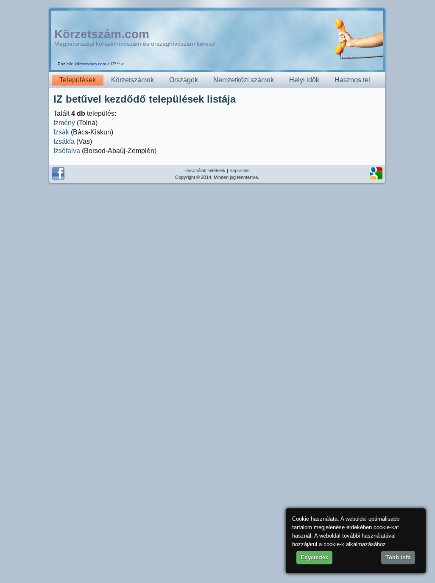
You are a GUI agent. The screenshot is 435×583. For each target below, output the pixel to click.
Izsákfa (64, 141)
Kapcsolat (239, 170)
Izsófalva (66, 150)
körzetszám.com (90, 63)
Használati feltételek (205, 170)
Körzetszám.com (101, 34)
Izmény (64, 122)
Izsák (61, 132)
